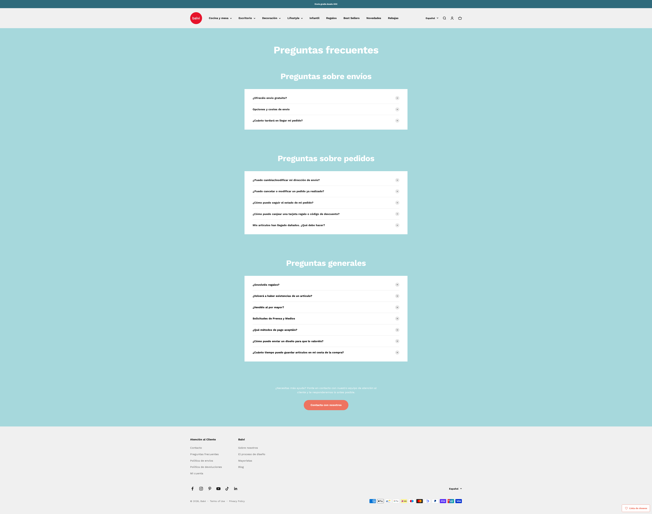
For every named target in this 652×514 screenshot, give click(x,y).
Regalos (331, 18)
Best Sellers (351, 18)
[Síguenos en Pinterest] (209, 488)
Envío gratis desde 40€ (326, 4)
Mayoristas (245, 460)
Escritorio (245, 18)
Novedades (373, 18)
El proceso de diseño (251, 454)
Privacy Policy (237, 501)
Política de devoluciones (206, 467)
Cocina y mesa (218, 18)
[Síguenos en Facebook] (192, 488)
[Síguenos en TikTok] (227, 488)
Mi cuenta (196, 473)
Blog (241, 467)
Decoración (269, 18)
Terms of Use (218, 501)
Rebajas (393, 18)
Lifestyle (293, 18)
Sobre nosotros (248, 447)
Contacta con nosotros (326, 405)
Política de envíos (201, 460)
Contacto (196, 447)
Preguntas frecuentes (204, 454)
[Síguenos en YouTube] (218, 488)
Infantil (314, 18)
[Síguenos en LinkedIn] (235, 488)
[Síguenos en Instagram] (201, 488)
